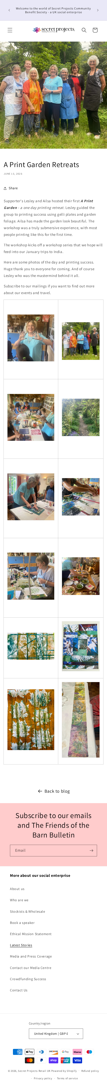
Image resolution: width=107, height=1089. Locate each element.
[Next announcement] (97, 10)
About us (17, 889)
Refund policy (90, 1071)
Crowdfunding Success (28, 979)
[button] (9, 30)
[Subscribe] (91, 850)
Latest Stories (21, 945)
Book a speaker (22, 922)
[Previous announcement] (9, 10)
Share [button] (13, 188)
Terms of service (67, 1078)
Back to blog (57, 791)
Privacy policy (43, 1078)
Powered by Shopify (64, 1070)
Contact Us (19, 990)
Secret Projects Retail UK (34, 1070)
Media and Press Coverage (31, 956)
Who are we (19, 900)
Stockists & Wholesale (27, 911)
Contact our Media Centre (30, 967)
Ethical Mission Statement (31, 934)
